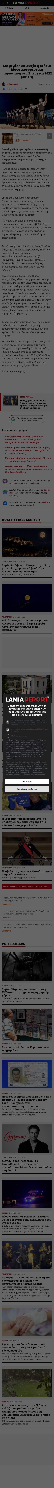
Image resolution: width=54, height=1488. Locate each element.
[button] (27, 736)
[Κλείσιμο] (48, 697)
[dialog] (27, 744)
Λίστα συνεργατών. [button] (22, 758)
